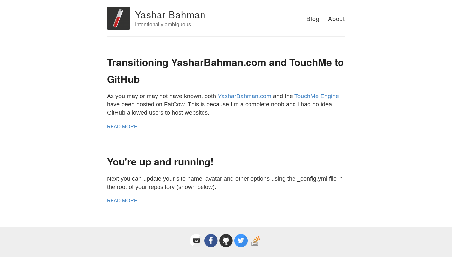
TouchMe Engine (316, 96)
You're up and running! (160, 161)
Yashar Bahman (170, 14)
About (336, 18)
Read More (122, 126)
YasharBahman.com (244, 96)
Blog (313, 18)
